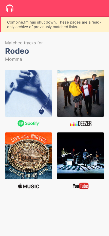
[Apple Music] (28, 155)
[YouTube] (80, 155)
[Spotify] (28, 93)
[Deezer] (80, 93)
